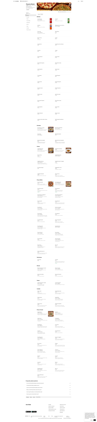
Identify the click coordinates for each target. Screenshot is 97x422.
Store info (28, 9)
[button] (48, 383)
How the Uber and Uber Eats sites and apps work (36, 416)
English (62, 412)
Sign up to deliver (51, 407)
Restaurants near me (63, 404)
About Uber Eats (62, 410)
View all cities (62, 406)
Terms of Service (58, 418)
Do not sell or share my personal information (58, 416)
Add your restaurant (51, 406)
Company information (51, 410)
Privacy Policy (44, 416)
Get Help (49, 404)
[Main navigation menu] (14, 1)
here (88, 418)
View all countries (62, 407)
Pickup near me (62, 409)
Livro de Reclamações (68, 416)
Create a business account (52, 409)
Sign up (82, 1)
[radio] (39, 14)
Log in (78, 1)
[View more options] (70, 4)
